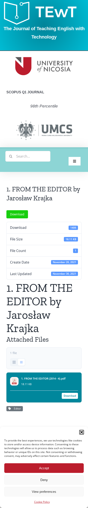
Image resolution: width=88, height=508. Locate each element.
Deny (44, 480)
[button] (81, 432)
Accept (44, 468)
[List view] (21, 362)
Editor (17, 408)
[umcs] (44, 119)
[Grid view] (14, 362)
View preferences (44, 491)
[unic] (44, 52)
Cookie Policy (42, 502)
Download (17, 214)
